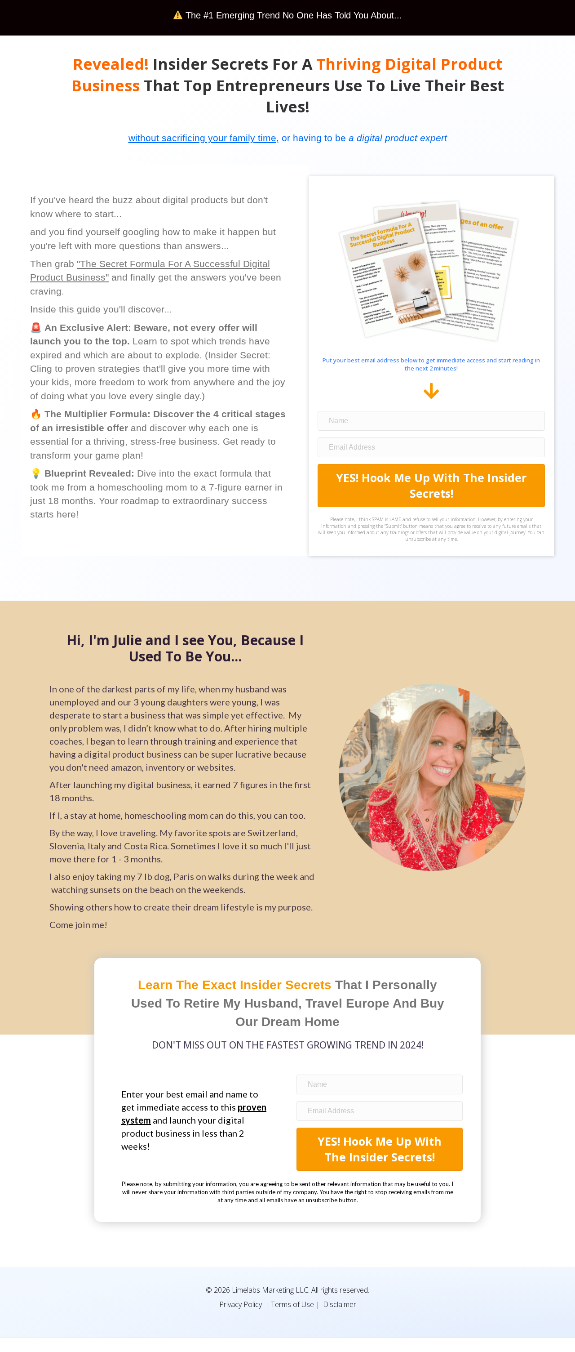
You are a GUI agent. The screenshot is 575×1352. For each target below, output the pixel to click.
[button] (431, 485)
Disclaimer (339, 1304)
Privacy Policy (240, 1304)
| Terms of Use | (292, 1304)
